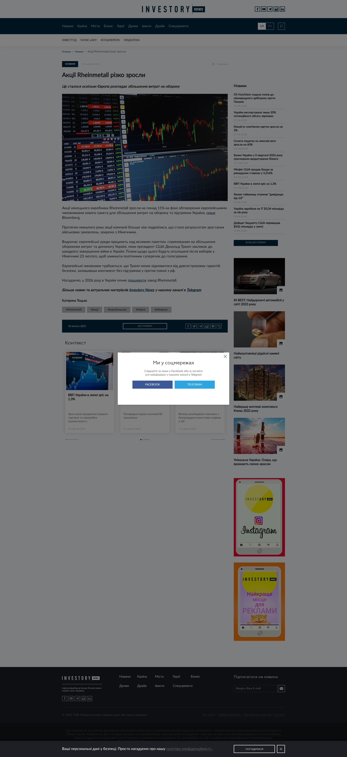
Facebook (152, 384)
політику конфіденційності (189, 749)
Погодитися (254, 749)
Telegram (194, 384)
